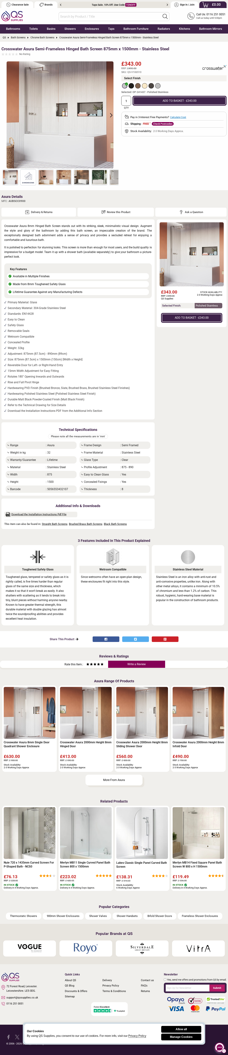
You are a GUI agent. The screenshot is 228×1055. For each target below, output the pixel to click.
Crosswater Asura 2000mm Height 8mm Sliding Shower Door (142, 744)
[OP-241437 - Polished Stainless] (124, 85)
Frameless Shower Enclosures (200, 916)
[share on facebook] (106, 639)
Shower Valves (98, 916)
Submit (217, 987)
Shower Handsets (127, 916)
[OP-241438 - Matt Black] (131, 85)
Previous (60, 5)
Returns (145, 991)
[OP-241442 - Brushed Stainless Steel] (157, 85)
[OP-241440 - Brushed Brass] (144, 85)
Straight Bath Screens (55, 524)
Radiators (164, 29)
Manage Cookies (181, 1036)
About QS (70, 980)
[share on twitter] (135, 639)
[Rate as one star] (88, 664)
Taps (111, 29)
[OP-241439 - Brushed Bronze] (138, 85)
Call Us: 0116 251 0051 (211, 14)
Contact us (147, 980)
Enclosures (92, 29)
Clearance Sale (20, 4)
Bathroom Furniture (136, 29)
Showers (70, 29)
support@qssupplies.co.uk (22, 997)
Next (167, 5)
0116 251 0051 (15, 1003)
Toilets (33, 29)
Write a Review (136, 664)
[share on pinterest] (165, 639)
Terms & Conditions (114, 991)
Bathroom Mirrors (210, 29)
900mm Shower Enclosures (63, 916)
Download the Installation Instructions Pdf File (38, 514)
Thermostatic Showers (23, 916)
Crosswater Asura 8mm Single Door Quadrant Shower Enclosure (27, 744)
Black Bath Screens (115, 524)
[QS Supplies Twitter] (17, 1037)
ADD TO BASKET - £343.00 (179, 100)
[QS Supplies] (12, 15)
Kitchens (184, 29)
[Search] (165, 16)
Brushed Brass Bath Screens (85, 524)
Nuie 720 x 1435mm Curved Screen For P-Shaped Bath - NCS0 (29, 864)
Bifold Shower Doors (159, 916)
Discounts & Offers (76, 991)
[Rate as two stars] (89, 664)
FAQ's (144, 985)
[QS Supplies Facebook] (8, 1037)
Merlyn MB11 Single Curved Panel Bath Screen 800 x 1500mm (85, 864)
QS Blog (69, 985)
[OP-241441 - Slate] (151, 85)
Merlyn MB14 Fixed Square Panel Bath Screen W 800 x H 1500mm (197, 864)
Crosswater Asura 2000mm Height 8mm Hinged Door (86, 744)
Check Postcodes (162, 123)
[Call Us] (191, 16)
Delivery (107, 980)
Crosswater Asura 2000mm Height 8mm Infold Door (198, 744)
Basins (51, 29)
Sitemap (70, 996)
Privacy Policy (110, 985)
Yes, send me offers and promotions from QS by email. (197, 979)
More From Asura (114, 780)
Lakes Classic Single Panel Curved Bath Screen (141, 864)
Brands (49, 4)
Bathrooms (13, 29)
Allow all (181, 1029)
